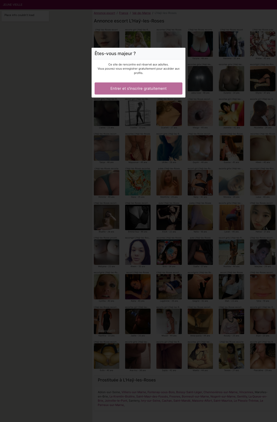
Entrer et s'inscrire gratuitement (138, 88)
